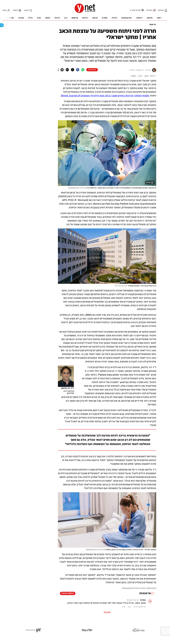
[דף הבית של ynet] (85, 12)
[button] (130, 10)
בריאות (152, 25)
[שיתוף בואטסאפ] (82, 69)
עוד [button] (12, 18)
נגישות (15, 10)
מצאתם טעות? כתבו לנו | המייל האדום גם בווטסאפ (139, 588)
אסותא (133, 76)
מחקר (146, 76)
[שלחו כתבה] (67, 69)
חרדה (140, 76)
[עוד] (58, 69)
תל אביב (135, 10)
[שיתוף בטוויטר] (72, 69)
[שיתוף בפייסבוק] (77, 69)
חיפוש (26, 10)
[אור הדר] (153, 70)
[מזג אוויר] (142, 11)
